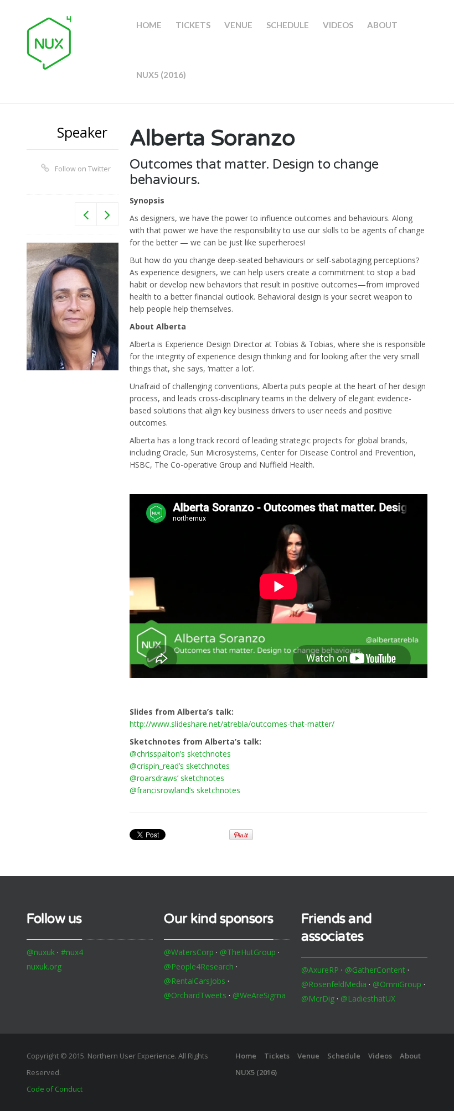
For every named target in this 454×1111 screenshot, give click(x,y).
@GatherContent (375, 970)
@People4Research (199, 966)
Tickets (193, 25)
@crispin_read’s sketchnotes (180, 766)
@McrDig (317, 998)
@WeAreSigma (259, 995)
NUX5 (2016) (161, 75)
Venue (238, 25)
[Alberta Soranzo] (72, 306)
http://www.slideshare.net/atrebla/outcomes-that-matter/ (232, 724)
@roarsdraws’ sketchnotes (177, 778)
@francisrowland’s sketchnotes (185, 790)
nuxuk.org (44, 966)
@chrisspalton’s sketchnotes (180, 753)
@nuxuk (41, 952)
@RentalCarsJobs (194, 981)
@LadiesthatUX (368, 998)
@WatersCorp (189, 952)
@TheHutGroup (248, 952)
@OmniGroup (397, 984)
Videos (338, 25)
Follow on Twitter (83, 169)
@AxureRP (320, 970)
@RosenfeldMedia (334, 984)
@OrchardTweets (195, 995)
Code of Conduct (54, 1089)
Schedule (287, 25)
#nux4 (72, 952)
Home (149, 25)
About (382, 25)
